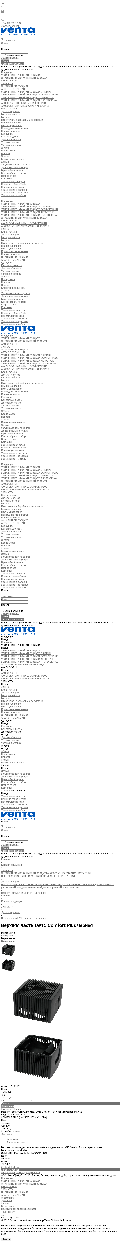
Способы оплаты (10, 1131)
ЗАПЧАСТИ (7, 83)
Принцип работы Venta (13, 184)
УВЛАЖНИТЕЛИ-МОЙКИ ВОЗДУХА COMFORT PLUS (29, 94)
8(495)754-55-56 (10, 1167)
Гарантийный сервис (12, 170)
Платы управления (11, 125)
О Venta (5, 276)
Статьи (5, 156)
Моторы (5, 117)
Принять (6, 1239)
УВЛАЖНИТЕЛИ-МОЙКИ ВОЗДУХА (20, 75)
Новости (5, 153)
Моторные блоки (10, 114)
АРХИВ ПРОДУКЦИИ (13, 89)
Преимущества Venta (12, 187)
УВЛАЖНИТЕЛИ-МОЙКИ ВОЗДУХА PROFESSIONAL (29, 100)
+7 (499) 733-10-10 (11, 23)
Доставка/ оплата (11, 268)
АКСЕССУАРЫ (9, 80)
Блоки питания (9, 108)
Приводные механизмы (14, 128)
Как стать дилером (11, 136)
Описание (12, 1139)
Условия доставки (11, 145)
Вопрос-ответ (8, 175)
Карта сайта (7, 1206)
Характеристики (16, 1142)
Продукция (7, 201)
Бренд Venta (8, 150)
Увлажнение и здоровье (14, 192)
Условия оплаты (10, 142)
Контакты (6, 307)
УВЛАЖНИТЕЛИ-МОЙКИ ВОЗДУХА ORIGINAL (26, 91)
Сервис (5, 290)
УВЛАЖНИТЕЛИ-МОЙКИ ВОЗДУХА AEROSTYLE (27, 97)
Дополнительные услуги (14, 167)
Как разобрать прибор (13, 173)
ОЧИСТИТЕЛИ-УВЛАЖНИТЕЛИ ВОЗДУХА (24, 77)
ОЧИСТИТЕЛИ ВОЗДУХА (14, 86)
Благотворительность (13, 159)
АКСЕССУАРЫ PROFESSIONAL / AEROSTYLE (25, 105)
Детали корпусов (10, 111)
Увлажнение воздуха (13, 310)
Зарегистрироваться (12, 63)
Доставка (6, 1134)
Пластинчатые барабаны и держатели (22, 119)
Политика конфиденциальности (18, 1209)
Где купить (7, 262)
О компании (7, 1197)
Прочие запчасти (10, 131)
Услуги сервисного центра (15, 164)
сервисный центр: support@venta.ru (20, 1172)
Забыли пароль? (10, 58)
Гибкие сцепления (11, 122)
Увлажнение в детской (14, 189)
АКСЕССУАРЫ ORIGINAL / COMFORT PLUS (24, 103)
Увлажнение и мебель (13, 195)
